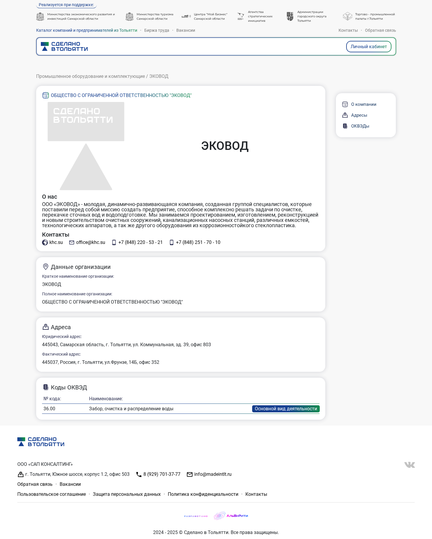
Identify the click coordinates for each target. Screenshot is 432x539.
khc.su (56, 242)
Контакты (348, 30)
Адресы (359, 115)
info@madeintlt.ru (212, 474)
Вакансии (185, 30)
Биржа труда (156, 30)
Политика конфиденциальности (203, 494)
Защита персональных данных (127, 494)
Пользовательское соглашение (51, 494)
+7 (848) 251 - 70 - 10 (198, 242)
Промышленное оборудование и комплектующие (90, 76)
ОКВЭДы (360, 126)
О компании (363, 104)
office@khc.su (90, 242)
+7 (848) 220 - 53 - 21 (140, 242)
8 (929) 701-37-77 (161, 474)
